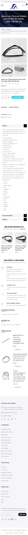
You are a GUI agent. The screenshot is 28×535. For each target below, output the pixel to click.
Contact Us (4, 470)
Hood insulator (5, 456)
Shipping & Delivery (6, 472)
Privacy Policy (4, 480)
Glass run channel (6, 437)
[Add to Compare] (6, 102)
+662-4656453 (8, 416)
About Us (3, 467)
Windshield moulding (6, 432)
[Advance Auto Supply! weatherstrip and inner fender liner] (14, 6)
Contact (10, 533)
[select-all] (22, 229)
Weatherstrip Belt (6, 440)
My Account (4, 494)
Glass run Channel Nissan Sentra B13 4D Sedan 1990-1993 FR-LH (6, 248)
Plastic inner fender (6, 451)
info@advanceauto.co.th (20, 2)
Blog (2, 502)
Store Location (5, 491)
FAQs (2, 499)
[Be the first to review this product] (20, 345)
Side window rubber (6, 443)
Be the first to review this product (10, 83)
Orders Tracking (5, 497)
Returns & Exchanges (7, 475)
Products (8, 29)
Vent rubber (4, 445)
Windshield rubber (6, 429)
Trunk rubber (4, 448)
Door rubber (4, 434)
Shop (21, 533)
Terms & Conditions (6, 478)
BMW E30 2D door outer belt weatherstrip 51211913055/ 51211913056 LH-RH (18, 339)
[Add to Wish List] (2, 102)
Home (2, 29)
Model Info (4, 107)
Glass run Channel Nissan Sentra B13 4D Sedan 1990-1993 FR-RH (20, 248)
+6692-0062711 (7, 2)
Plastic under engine (6, 453)
